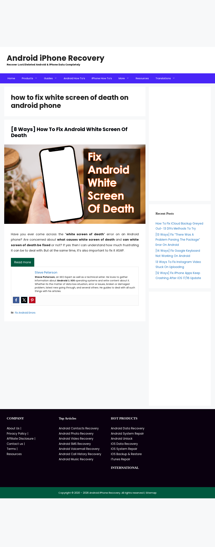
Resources (142, 78)
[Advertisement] (101, 23)
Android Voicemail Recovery (79, 449)
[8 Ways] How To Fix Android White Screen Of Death (69, 132)
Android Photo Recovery (76, 434)
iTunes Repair (120, 459)
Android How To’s (74, 78)
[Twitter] (24, 300)
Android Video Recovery (76, 439)
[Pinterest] (32, 300)
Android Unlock (121, 439)
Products (27, 78)
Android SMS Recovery (75, 444)
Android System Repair (127, 434)
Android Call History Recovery (80, 454)
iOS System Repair (124, 449)
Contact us (15, 444)
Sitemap (151, 492)
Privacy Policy (17, 434)
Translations (163, 78)
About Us (13, 428)
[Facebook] (16, 300)
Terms (11, 449)
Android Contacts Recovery (79, 428)
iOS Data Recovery (124, 444)
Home (11, 78)
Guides (48, 78)
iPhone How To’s (102, 78)
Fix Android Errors (25, 312)
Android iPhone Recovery (55, 58)
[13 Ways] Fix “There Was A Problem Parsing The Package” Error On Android (178, 240)
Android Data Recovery (127, 428)
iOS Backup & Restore (126, 454)
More (122, 78)
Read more (22, 262)
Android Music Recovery (76, 459)
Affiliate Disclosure (20, 439)
